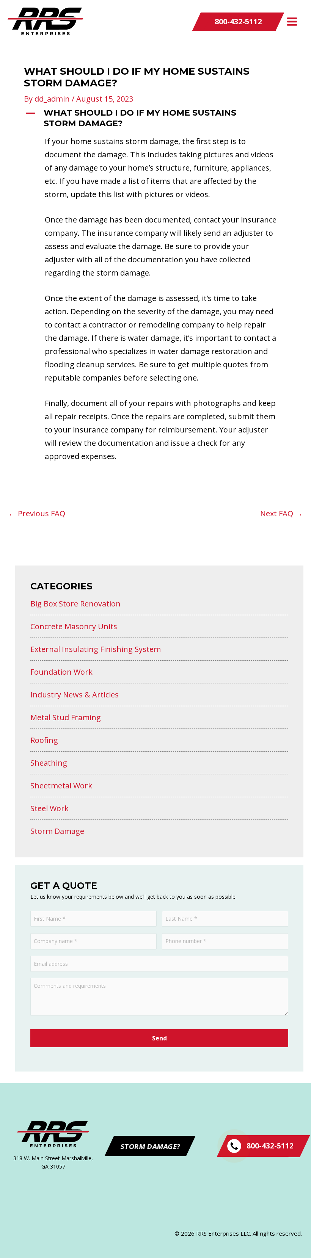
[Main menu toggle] (292, 21)
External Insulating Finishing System (95, 649)
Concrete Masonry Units (73, 626)
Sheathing (48, 763)
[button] (238, 22)
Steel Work (49, 808)
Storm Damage (57, 831)
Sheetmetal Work (61, 785)
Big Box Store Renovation (75, 603)
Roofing (44, 740)
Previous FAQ (36, 513)
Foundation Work (61, 672)
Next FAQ (281, 513)
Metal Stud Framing (65, 717)
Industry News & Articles (74, 694)
